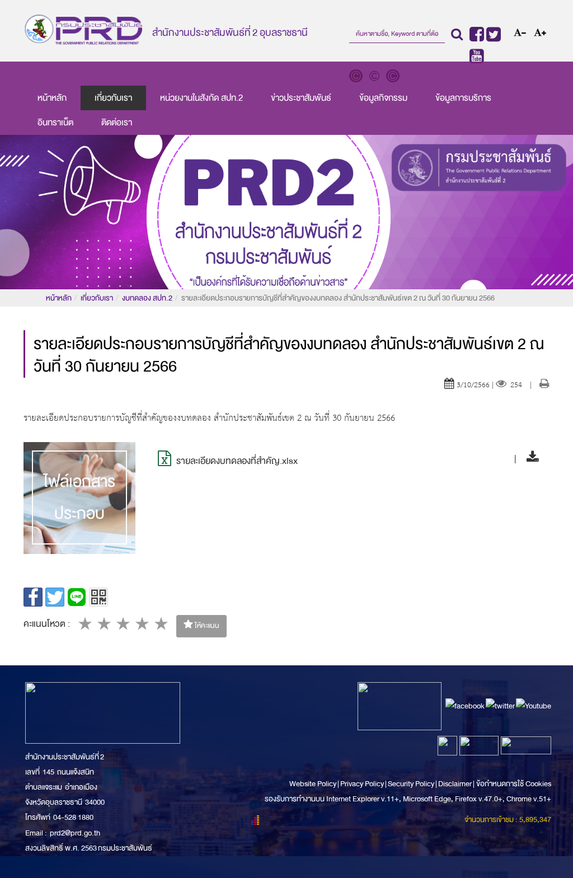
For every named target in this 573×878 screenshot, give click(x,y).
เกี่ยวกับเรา (113, 98)
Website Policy (313, 783)
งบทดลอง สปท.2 (147, 298)
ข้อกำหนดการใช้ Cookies (513, 783)
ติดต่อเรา (116, 122)
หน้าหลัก (52, 98)
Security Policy (411, 783)
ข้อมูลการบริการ (463, 98)
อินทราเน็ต (55, 122)
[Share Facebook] (33, 597)
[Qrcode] (98, 597)
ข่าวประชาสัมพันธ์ (301, 98)
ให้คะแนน (206, 625)
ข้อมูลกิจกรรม (383, 98)
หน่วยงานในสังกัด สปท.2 (201, 98)
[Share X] (54, 597)
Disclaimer (455, 783)
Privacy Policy (362, 783)
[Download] (529, 458)
